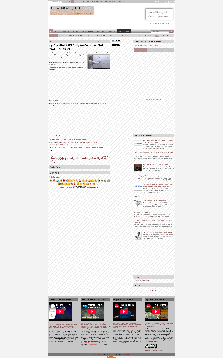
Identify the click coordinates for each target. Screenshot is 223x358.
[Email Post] (50, 151)
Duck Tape (137, 196)
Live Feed (67, 1)
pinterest (173, 1)
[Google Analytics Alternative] (111, 357)
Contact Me (65, 31)
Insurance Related (110, 1)
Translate (153, 50)
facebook (158, 1)
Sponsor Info (100, 31)
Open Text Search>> (124, 31)
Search (171, 31)
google (161, 1)
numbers (67, 142)
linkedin (167, 1)
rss (164, 1)
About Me (57, 31)
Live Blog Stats (154, 291)
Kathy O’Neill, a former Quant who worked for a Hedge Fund (127, 330)
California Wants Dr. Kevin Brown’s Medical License (157, 232)
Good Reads (85, 1)
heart (53, 144)
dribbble (170, 1)
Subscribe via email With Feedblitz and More (146, 45)
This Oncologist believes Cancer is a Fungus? (156, 164)
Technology (100, 147)
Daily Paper (75, 31)
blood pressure (75, 142)
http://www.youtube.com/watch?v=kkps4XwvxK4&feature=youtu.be (68, 139)
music (81, 142)
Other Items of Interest (90, 147)
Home (51, 31)
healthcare (90, 142)
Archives (166, 50)
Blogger (128, 354)
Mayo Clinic (62, 142)
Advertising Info (111, 31)
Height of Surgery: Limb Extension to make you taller (149, 176)
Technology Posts (97, 1)
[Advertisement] (91, 22)
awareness (59, 144)
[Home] (50, 41)
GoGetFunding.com (157, 99)
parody (85, 142)
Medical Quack (97, 354)
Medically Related (78, 147)
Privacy (140, 50)
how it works (149, 99)
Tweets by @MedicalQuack (142, 280)
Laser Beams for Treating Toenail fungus (154, 200)
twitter (155, 1)
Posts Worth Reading (87, 31)
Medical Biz (121, 1)
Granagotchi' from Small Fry (142, 212)
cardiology (65, 144)
